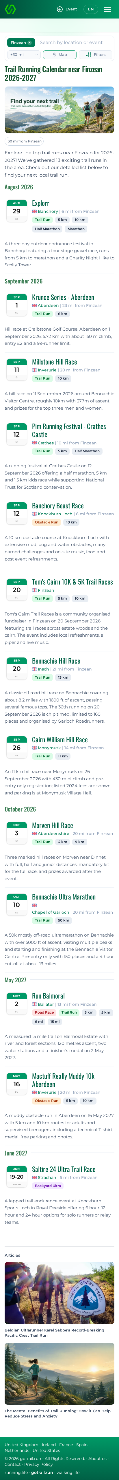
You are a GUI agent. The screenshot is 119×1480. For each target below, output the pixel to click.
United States (46, 1450)
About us (97, 1458)
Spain (82, 1444)
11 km (63, 756)
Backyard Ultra (48, 1186)
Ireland (49, 1444)
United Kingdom (21, 1444)
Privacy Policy (38, 1464)
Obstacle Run (46, 522)
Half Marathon (47, 229)
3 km (89, 1012)
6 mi (39, 1022)
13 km (63, 677)
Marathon (76, 229)
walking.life (68, 1472)
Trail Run (42, 220)
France (66, 1444)
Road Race (44, 1012)
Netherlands (17, 1450)
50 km (63, 920)
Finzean (46, 590)
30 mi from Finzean (25, 141)
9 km (79, 842)
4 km (62, 842)
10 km (80, 220)
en (91, 9)
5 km (62, 220)
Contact (13, 1464)
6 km (62, 314)
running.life (16, 1472)
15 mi (55, 1022)
